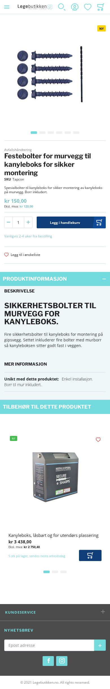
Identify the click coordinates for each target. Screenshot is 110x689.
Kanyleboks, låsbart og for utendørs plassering (53, 535)
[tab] (55, 279)
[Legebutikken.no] (35, 7)
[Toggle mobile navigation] (7, 7)
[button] (34, 132)
